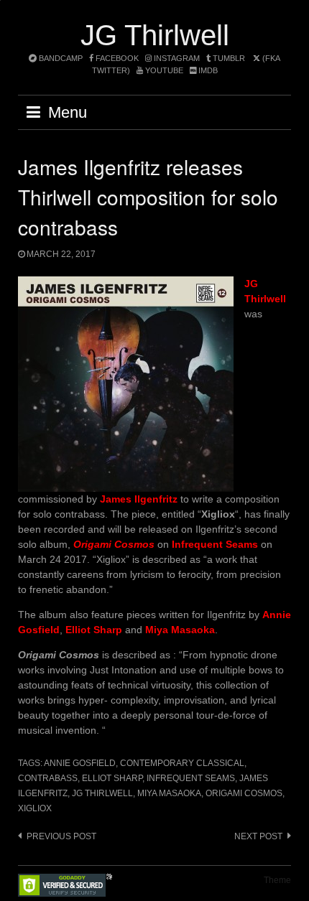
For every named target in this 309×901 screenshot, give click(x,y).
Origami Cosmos (244, 793)
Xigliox (35, 808)
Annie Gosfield (80, 763)
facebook (116, 58)
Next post (258, 836)
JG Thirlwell (154, 35)
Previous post (61, 836)
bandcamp (60, 58)
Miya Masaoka (169, 793)
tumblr (229, 58)
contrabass (48, 778)
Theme (277, 880)
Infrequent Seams (191, 778)
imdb (207, 70)
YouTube (163, 70)
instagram (176, 58)
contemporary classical (182, 763)
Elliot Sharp (112, 778)
